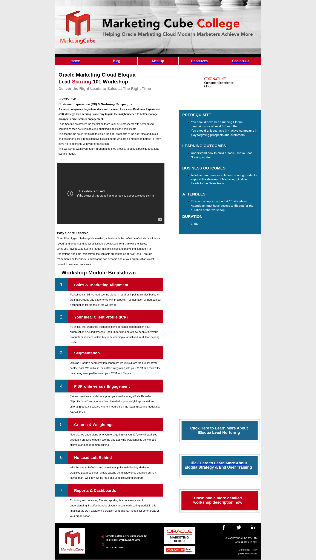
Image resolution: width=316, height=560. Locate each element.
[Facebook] (224, 530)
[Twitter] (238, 530)
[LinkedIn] (253, 530)
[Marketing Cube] (72, 552)
